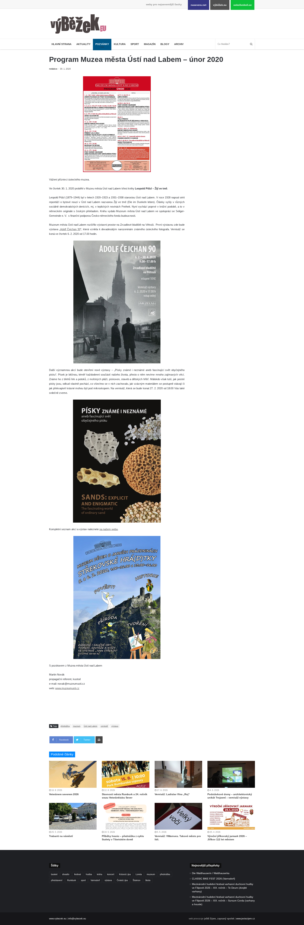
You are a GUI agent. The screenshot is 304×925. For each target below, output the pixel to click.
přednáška (65, 726)
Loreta (139, 874)
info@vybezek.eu (77, 918)
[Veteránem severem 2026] (73, 774)
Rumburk (71, 880)
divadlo (65, 874)
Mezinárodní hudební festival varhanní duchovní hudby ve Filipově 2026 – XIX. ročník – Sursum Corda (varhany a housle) (223, 901)
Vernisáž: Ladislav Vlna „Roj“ (172, 794)
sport (83, 880)
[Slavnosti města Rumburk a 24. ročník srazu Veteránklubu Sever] (125, 774)
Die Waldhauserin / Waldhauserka (210, 873)
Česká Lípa (122, 880)
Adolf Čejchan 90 (70, 229)
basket (54, 874)
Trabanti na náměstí (61, 836)
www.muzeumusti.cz (67, 688)
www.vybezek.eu (57, 918)
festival (77, 874)
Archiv (178, 44)
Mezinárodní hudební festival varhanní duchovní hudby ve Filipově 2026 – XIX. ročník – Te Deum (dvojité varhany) (222, 888)
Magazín (150, 44)
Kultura (120, 44)
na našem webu (108, 529)
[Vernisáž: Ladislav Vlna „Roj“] (178, 774)
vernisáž (104, 726)
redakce (53, 69)
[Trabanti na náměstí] (73, 816)
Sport (135, 44)
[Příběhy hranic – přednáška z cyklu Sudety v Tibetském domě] (125, 816)
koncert (110, 874)
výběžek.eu (220, 5)
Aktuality (83, 44)
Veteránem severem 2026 (64, 794)
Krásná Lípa (125, 874)
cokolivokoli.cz (242, 5)
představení (56, 880)
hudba (89, 874)
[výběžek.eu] (79, 24)
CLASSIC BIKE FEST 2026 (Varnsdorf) (213, 878)
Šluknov (136, 880)
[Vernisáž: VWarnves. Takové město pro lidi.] (178, 816)
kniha (99, 874)
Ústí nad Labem (90, 726)
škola (147, 880)
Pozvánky (102, 44)
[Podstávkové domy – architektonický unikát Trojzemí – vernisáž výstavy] (231, 774)
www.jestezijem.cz (245, 918)
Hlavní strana (61, 44)
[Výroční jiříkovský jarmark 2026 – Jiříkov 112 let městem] (231, 816)
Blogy (164, 44)
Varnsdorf (95, 880)
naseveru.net (198, 5)
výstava (114, 726)
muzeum (76, 726)
